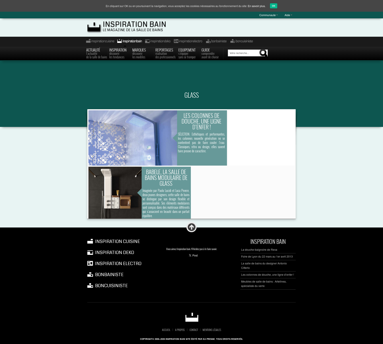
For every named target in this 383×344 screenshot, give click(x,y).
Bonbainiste (216, 42)
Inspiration (118, 53)
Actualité (96, 53)
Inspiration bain (134, 24)
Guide (210, 53)
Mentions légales (212, 330)
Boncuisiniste (241, 42)
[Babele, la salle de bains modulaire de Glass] (115, 193)
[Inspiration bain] (191, 317)
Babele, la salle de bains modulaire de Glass (166, 177)
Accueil (166, 330)
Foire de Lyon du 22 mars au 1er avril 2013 (267, 256)
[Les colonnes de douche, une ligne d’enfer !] (132, 138)
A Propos (180, 330)
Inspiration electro (188, 42)
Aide (287, 15)
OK (273, 6)
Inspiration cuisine (98, 42)
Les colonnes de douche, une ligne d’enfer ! (201, 121)
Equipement (187, 53)
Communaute (267, 15)
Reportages (165, 53)
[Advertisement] (191, 79)
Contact (194, 330)
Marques (139, 53)
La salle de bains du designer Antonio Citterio (264, 265)
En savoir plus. (257, 6)
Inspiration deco (157, 42)
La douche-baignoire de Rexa (259, 249)
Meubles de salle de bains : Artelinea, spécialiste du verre (263, 283)
